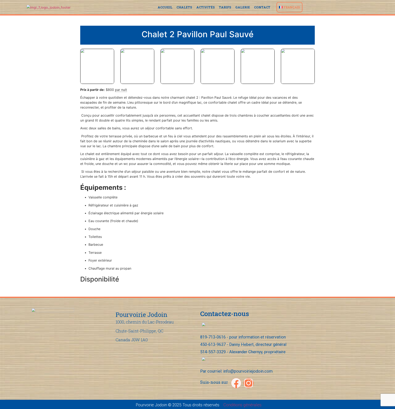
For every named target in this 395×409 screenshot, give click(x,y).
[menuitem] (289, 7)
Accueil (165, 7)
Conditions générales (242, 404)
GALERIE (242, 7)
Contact (262, 7)
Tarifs (225, 7)
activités (205, 7)
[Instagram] (248, 383)
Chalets (184, 7)
